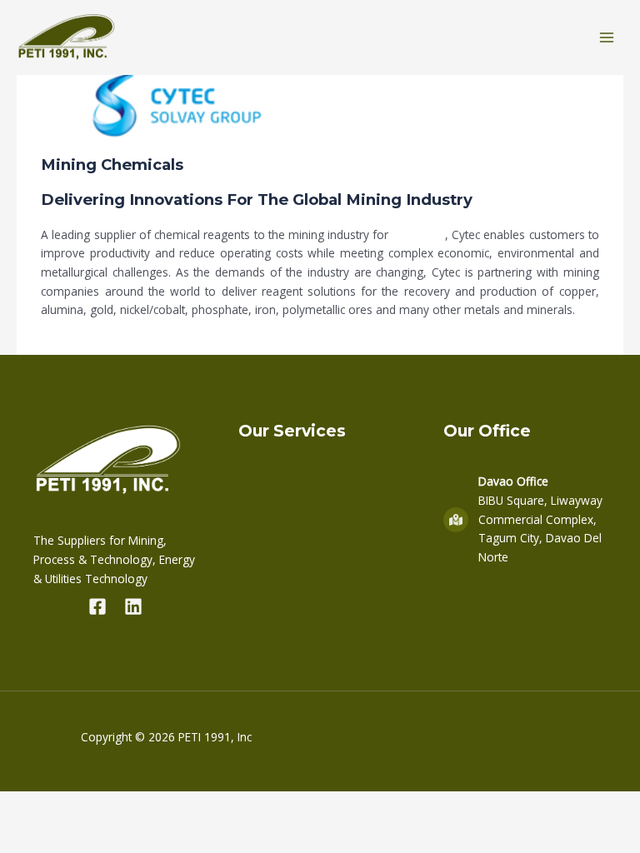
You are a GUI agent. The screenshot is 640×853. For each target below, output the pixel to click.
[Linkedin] (133, 606)
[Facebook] (97, 606)
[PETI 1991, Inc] (67, 38)
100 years (418, 234)
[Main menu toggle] (607, 38)
